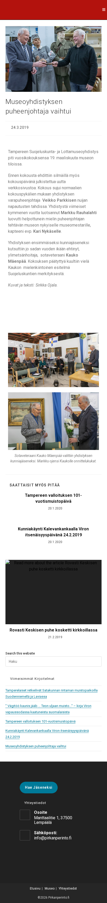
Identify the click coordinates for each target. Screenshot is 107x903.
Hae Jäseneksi (38, 787)
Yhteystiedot (68, 888)
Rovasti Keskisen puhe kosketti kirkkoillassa (53, 630)
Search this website (20, 653)
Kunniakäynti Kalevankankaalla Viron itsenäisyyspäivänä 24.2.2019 (53, 531)
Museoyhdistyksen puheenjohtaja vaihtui (35, 746)
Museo (50, 888)
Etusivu (35, 888)
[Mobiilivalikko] (104, 10)
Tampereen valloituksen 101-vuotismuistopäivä (53, 498)
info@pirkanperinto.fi (52, 838)
